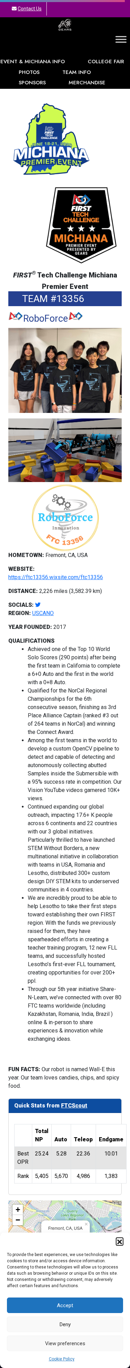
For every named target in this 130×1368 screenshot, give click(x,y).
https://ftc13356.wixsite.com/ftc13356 (55, 577)
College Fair (106, 61)
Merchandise (87, 82)
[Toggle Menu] (121, 39)
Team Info (76, 72)
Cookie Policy (62, 1359)
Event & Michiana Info (32, 61)
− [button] (18, 1220)
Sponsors (32, 82)
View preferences (65, 1343)
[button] (119, 1241)
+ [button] (18, 1209)
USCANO (43, 613)
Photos (29, 72)
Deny (65, 1324)
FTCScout (74, 1105)
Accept (65, 1305)
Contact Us (30, 8)
